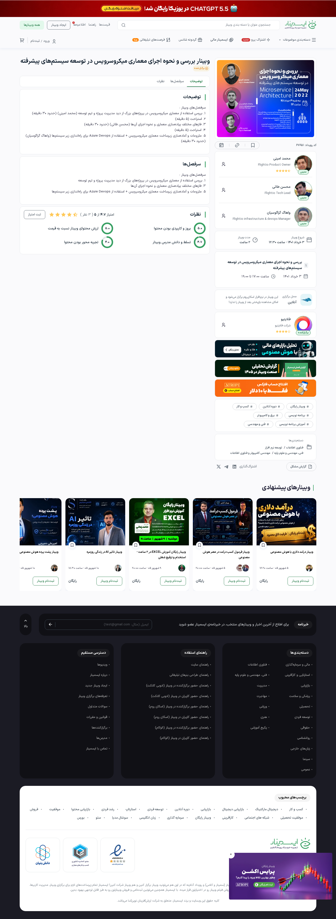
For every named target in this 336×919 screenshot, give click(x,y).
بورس (81, 817)
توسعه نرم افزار (273, 447)
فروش (34, 809)
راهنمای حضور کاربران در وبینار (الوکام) (185, 738)
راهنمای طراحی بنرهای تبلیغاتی (189, 675)
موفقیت (55, 809)
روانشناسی (304, 738)
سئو (99, 817)
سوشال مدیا (120, 817)
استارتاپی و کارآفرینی (298, 675)
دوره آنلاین (182, 809)
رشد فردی (108, 809)
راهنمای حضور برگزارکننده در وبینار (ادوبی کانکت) (178, 685)
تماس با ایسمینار (97, 748)
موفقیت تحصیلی (292, 817)
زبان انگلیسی (148, 817)
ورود (46, 41)
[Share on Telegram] (226, 467)
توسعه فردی (302, 717)
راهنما (92, 24)
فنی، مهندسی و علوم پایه (288, 453)
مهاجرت (262, 696)
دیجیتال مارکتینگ (267, 809)
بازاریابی (306, 685)
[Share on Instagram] (219, 467)
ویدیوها (102, 664)
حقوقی (306, 727)
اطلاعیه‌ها (79, 24)
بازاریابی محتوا (81, 809)
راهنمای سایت (200, 664)
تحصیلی (305, 706)
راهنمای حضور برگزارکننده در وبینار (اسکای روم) (179, 706)
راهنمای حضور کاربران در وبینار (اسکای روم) (182, 717)
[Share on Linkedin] (234, 467)
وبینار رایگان (203, 817)
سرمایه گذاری (176, 817)
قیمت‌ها (104, 24)
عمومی (306, 769)
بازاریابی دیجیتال (233, 809)
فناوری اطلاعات (294, 447)
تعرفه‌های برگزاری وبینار (93, 696)
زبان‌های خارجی (300, 748)
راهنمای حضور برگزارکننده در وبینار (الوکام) (182, 727)
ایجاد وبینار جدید (96, 685)
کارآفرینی (228, 817)
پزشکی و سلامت (300, 696)
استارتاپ (131, 809)
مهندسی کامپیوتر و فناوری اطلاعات (250, 453)
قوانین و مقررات (97, 717)
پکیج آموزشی (259, 727)
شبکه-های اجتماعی (257, 817)
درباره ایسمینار (99, 675)
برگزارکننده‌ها (100, 727)
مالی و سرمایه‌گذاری (298, 664)
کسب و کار (296, 809)
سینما (307, 759)
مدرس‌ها (102, 738)
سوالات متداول (98, 706)
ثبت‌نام (35, 41)
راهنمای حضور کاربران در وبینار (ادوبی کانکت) (180, 696)
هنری (264, 717)
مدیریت (262, 685)
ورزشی (263, 706)
